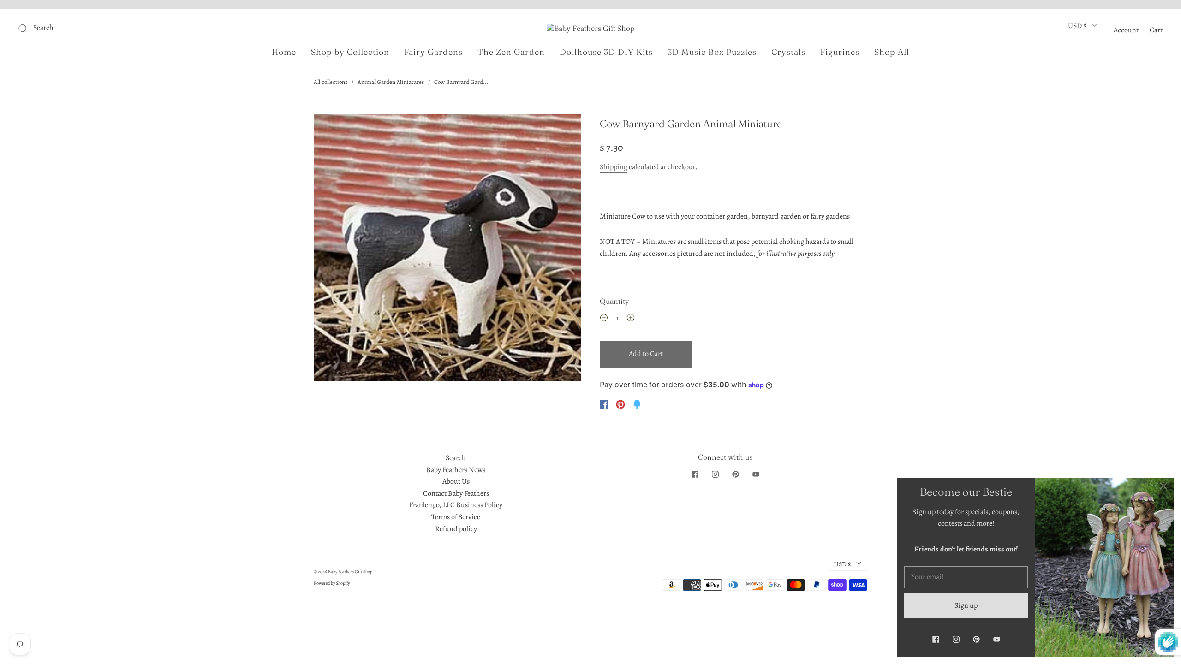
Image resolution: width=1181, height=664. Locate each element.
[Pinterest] (620, 404)
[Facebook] (604, 404)
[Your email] (966, 577)
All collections (330, 82)
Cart (1156, 30)
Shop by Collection (350, 52)
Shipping (613, 167)
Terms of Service (455, 517)
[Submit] (84, 28)
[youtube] (756, 474)
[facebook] (695, 474)
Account (1126, 30)
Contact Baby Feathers (456, 493)
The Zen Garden (511, 52)
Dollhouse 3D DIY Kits (606, 52)
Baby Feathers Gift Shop (350, 572)
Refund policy (456, 529)
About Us (456, 481)
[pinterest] (735, 474)
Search (456, 458)
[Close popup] (1163, 488)
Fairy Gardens (433, 52)
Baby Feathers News (455, 470)
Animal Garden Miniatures (391, 82)
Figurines (839, 52)
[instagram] (715, 474)
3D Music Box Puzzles (712, 52)
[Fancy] (637, 404)
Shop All (891, 52)
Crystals (788, 52)
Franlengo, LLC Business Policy (455, 505)
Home (284, 52)
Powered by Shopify (332, 583)
